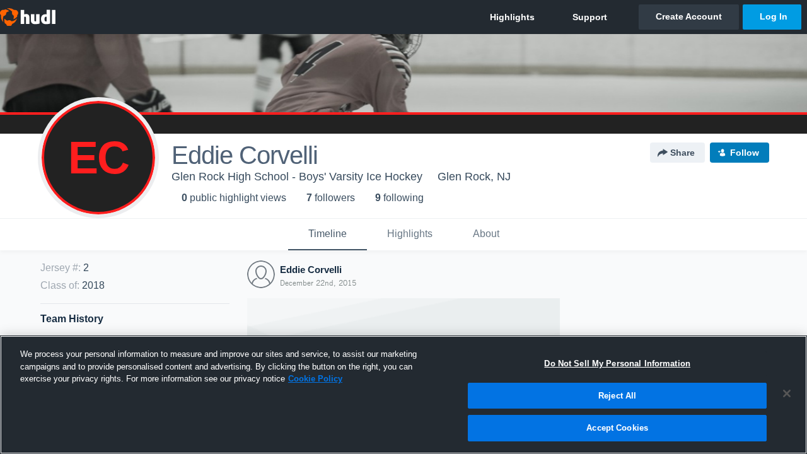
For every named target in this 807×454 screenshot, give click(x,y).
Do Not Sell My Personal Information (617, 363)
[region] (403, 394)
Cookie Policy (315, 378)
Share (682, 153)
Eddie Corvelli (311, 269)
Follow (744, 153)
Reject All (617, 395)
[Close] (787, 393)
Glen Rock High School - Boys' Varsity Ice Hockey (296, 176)
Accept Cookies (617, 428)
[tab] (327, 234)
